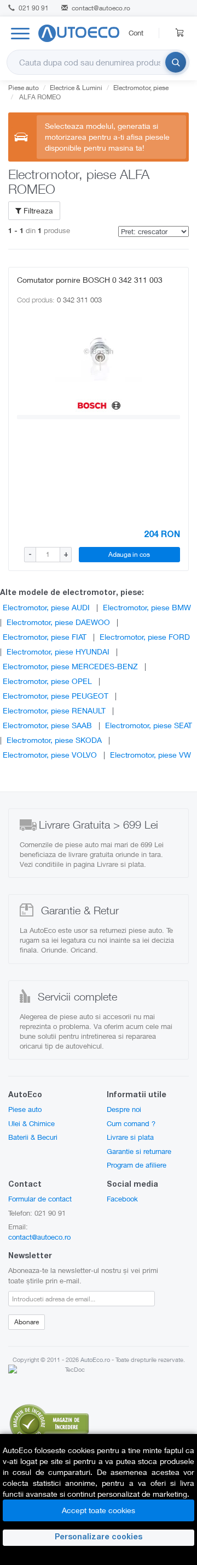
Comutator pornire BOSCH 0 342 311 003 (90, 279)
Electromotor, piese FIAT (44, 636)
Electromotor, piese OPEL (47, 681)
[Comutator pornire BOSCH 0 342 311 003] (98, 351)
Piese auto (25, 1109)
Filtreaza (37, 210)
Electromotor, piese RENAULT (54, 710)
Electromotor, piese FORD (145, 636)
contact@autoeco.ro (101, 8)
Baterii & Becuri (32, 1137)
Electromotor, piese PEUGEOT (55, 695)
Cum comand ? (131, 1123)
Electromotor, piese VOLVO (50, 754)
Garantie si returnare (139, 1151)
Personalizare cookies (98, 1538)
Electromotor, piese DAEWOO (58, 622)
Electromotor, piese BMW (147, 607)
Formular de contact (40, 1198)
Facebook (122, 1198)
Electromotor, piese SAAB (47, 725)
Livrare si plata (130, 1137)
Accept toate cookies (98, 1510)
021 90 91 (33, 8)
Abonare (26, 1322)
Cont (136, 32)
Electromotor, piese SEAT (148, 725)
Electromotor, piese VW (150, 754)
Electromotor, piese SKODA (54, 740)
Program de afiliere (136, 1165)
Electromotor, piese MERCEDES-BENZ (70, 666)
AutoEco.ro (95, 1359)
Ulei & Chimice (31, 1123)
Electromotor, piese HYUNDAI (58, 651)
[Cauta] (175, 62)
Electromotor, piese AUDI (46, 607)
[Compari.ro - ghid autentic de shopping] (49, 1422)
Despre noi (124, 1109)
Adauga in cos (129, 554)
